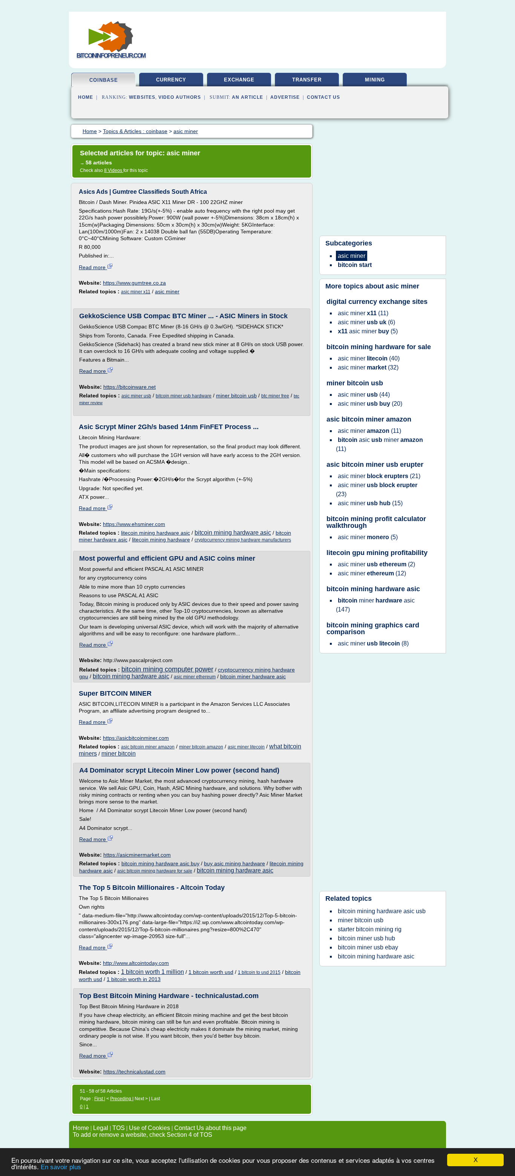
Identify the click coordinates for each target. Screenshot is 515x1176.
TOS (118, 1128)
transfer (307, 80)
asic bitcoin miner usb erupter (374, 464)
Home (85, 97)
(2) (376, 564)
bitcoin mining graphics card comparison (372, 628)
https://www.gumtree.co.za (134, 283)
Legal (100, 1128)
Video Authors (179, 97)
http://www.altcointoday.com (136, 963)
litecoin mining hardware (161, 540)
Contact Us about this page (210, 1128)
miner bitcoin (118, 753)
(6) (366, 322)
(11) (363, 313)
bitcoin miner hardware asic (253, 676)
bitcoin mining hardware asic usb (382, 911)
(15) (370, 503)
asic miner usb (136, 396)
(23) (376, 489)
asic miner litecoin (246, 747)
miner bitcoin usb (236, 396)
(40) (369, 358)
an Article (247, 97)
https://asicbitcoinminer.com (136, 738)
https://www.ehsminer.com (134, 524)
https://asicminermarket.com (137, 855)
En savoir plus (61, 1167)
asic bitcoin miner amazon (148, 747)
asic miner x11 (135, 291)
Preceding (121, 1098)
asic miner (167, 291)
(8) (373, 643)
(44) (364, 394)
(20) (370, 403)
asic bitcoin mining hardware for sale (154, 871)
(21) (379, 476)
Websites (142, 97)
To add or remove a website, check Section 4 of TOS (142, 1135)
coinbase (103, 80)
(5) (368, 331)
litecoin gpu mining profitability (377, 553)
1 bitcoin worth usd (211, 972)
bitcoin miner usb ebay (368, 947)
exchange (239, 80)
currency (171, 80)
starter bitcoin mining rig (370, 929)
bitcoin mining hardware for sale (378, 347)
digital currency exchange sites (377, 301)
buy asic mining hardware (234, 863)
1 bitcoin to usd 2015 (259, 972)
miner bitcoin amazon (201, 747)
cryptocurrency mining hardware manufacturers (243, 540)
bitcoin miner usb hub (366, 938)
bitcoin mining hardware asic (233, 532)
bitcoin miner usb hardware (184, 396)
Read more (93, 267)
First (99, 1098)
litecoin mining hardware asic (155, 533)
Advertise (285, 97)
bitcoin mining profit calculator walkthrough (376, 522)
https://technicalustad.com (134, 1072)
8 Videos (113, 170)
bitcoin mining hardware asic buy (160, 863)
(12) (372, 573)
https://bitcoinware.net (129, 387)
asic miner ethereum (195, 676)
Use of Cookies (149, 1128)
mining (375, 80)
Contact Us (323, 97)
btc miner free (275, 396)
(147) (375, 605)
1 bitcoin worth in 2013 (134, 979)
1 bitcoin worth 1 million (152, 972)
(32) (368, 367)
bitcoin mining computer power (167, 669)
